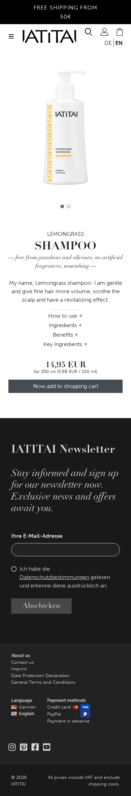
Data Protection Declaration (40, 675)
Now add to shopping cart (65, 386)
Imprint (19, 668)
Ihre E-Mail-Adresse (37, 536)
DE (108, 43)
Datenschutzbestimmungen (54, 577)
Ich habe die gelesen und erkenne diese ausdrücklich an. (65, 577)
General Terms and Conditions (43, 682)
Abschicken (41, 606)
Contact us (22, 662)
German (27, 707)
